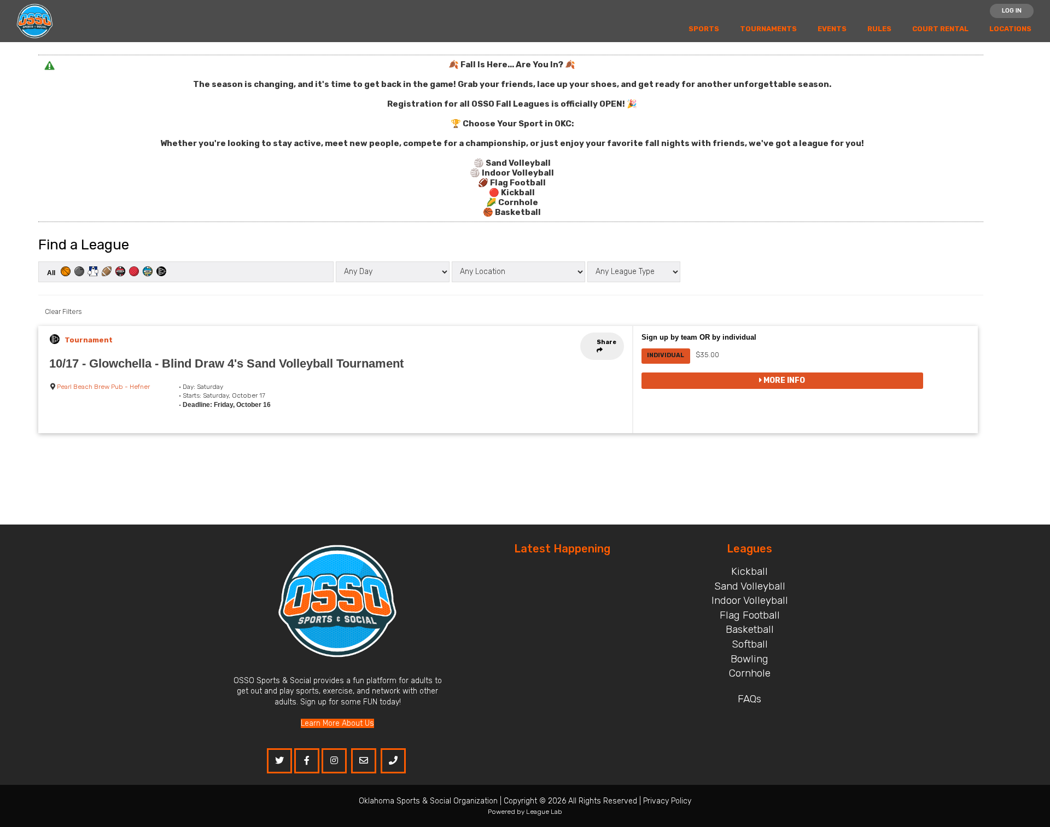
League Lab (544, 812)
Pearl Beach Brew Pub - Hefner (103, 387)
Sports (704, 29)
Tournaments (768, 29)
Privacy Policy (667, 801)
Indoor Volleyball (749, 600)
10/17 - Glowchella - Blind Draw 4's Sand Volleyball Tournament (226, 363)
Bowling (749, 659)
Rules (879, 29)
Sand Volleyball (749, 586)
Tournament (89, 340)
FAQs (749, 698)
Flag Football (750, 615)
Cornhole (750, 673)
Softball (750, 644)
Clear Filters (63, 311)
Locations (1010, 29)
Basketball (750, 629)
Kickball (749, 571)
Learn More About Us (337, 723)
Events (832, 29)
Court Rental (940, 29)
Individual (665, 355)
